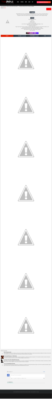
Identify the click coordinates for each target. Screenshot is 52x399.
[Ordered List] (17, 378)
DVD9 (26, 2)
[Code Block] (21, 378)
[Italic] (12, 378)
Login (44, 371)
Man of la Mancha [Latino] (7, 352)
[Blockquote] (20, 378)
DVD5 (18, 2)
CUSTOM (21, 2)
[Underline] (14, 378)
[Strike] (15, 378)
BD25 (29, 2)
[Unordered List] (18, 378)
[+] (25, 378)
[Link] (22, 378)
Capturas (7, 35)
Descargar (19, 35)
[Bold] (11, 378)
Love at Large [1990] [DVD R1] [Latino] (9, 363)
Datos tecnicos (32, 35)
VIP (32, 2)
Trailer (45, 35)
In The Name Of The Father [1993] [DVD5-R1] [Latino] (11, 359)
